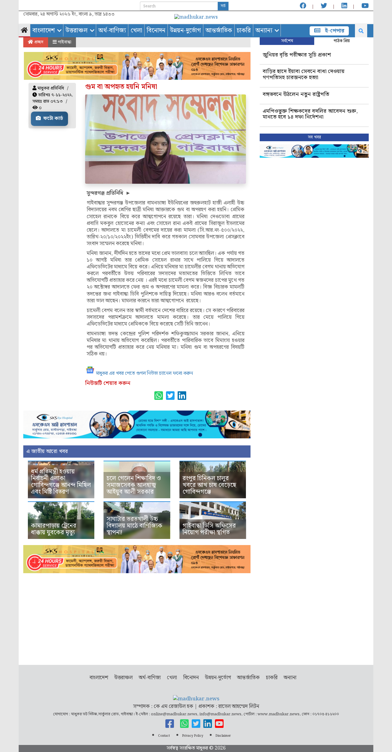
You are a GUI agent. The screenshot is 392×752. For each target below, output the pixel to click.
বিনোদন (156, 30)
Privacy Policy (192, 735)
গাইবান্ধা (64, 42)
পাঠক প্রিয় (342, 41)
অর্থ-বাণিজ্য (112, 30)
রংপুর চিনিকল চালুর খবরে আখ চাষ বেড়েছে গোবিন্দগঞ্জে (209, 485)
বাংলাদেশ (43, 30)
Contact (164, 735)
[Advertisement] (137, 616)
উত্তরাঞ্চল (77, 30)
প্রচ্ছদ (38, 42)
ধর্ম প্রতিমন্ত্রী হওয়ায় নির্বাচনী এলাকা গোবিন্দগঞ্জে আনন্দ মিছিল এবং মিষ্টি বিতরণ (61, 482)
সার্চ (223, 6)
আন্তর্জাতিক (218, 30)
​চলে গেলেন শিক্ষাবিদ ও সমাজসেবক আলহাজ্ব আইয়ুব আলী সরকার (134, 485)
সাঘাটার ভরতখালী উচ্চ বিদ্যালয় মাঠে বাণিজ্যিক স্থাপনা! (134, 525)
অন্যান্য (263, 30)
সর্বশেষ (287, 41)
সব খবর (314, 137)
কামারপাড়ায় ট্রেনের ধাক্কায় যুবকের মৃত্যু (53, 529)
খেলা (136, 30)
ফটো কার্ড (52, 118)
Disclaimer (223, 735)
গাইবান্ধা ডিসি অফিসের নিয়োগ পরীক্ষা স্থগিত (209, 529)
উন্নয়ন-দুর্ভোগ (185, 30)
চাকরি (244, 30)
